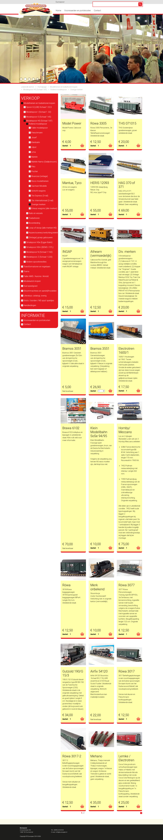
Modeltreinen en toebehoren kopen (63, 87)
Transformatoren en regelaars (37, 266)
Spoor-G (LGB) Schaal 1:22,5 (39, 107)
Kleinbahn (35, 142)
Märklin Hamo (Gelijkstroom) (44, 161)
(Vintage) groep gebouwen (41, 237)
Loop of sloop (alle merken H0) (43, 228)
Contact (97, 10)
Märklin (34, 157)
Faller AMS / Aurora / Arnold (36, 276)
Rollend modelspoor (58, 90)
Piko (33, 166)
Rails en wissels (36, 213)
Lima (33, 152)
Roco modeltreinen (40, 181)
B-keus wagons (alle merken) (44, 208)
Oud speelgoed (30, 286)
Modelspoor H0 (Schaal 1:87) (35, 90)
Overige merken (76, 90)
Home (58, 10)
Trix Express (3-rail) (39, 195)
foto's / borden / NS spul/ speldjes (39, 300)
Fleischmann (37, 132)
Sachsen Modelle (39, 186)
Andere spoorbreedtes (36, 262)
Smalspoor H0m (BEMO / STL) (39, 247)
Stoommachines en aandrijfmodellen (40, 291)
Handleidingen (30, 305)
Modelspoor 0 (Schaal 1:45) (38, 117)
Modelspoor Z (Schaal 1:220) (39, 257)
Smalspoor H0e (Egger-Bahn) (39, 242)
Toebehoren (34, 218)
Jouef (34, 137)
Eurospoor (60, 2)
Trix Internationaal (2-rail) (42, 200)
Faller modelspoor (39, 128)
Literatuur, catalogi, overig (35, 295)
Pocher (34, 171)
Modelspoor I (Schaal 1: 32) (38, 112)
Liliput (33, 147)
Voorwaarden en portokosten (77, 10)
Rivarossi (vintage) (39, 176)
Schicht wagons (38, 191)
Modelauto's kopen (32, 281)
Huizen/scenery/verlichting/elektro (44, 232)
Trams (26, 271)
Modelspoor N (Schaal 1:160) (39, 252)
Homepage (42, 87)
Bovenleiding (34, 223)
